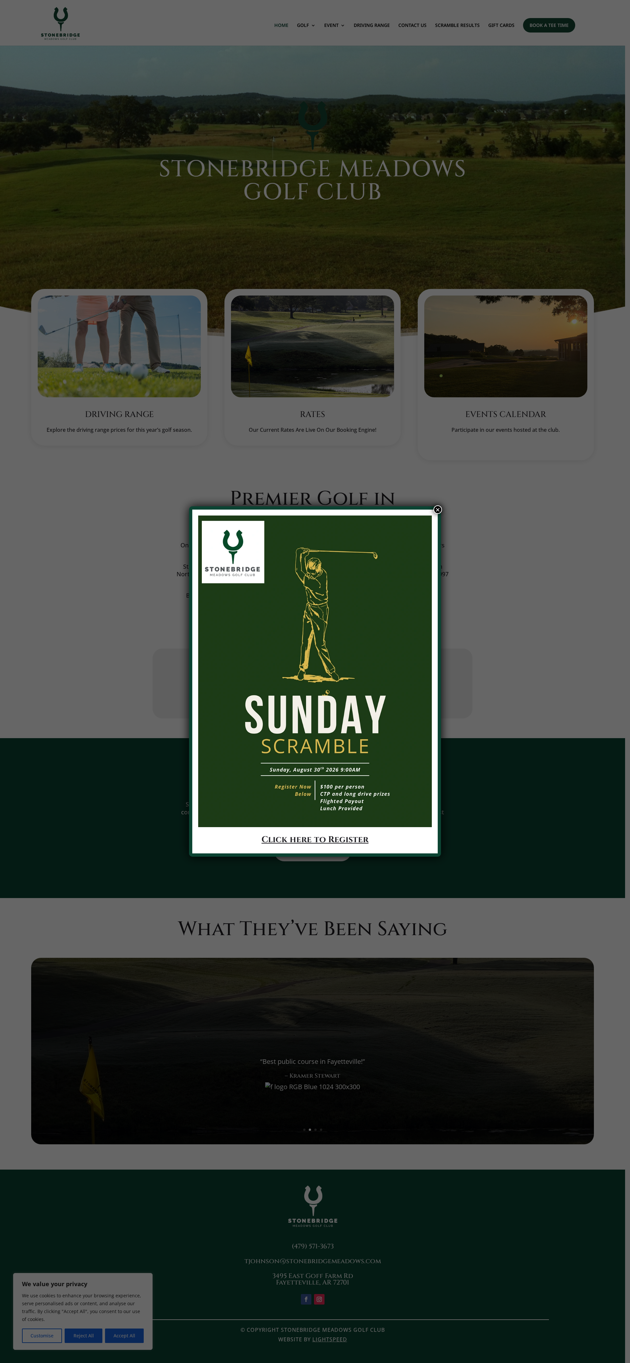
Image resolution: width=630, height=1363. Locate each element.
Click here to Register (315, 840)
